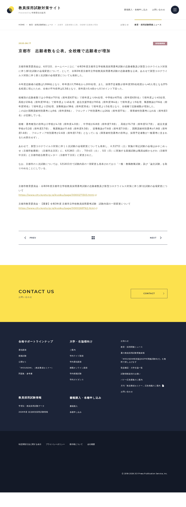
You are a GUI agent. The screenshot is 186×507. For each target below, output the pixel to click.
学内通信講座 (76, 362)
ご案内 (73, 350)
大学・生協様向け (81, 341)
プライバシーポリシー (55, 444)
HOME (22, 25)
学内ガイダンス (77, 379)
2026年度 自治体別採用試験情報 (33, 412)
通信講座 (23, 350)
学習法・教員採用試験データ (31, 406)
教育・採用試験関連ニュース (41, 25)
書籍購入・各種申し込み (136, 9)
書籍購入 (74, 406)
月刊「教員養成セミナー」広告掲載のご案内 (141, 385)
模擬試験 (23, 356)
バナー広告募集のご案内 (132, 380)
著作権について (76, 444)
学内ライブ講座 (77, 356)
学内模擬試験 (76, 373)
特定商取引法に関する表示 (30, 444)
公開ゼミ (23, 362)
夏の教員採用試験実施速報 (133, 353)
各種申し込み (76, 412)
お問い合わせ (158, 9)
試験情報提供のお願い (131, 374)
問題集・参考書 (26, 373)
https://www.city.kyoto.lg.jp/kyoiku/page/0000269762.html (57, 208)
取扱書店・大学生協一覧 (132, 368)
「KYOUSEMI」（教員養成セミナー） (36, 368)
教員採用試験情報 (30, 397)
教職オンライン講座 (79, 368)
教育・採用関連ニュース (132, 347)
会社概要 (91, 444)
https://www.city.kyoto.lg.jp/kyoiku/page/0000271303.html (56, 195)
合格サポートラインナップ (36, 341)
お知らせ (124, 24)
